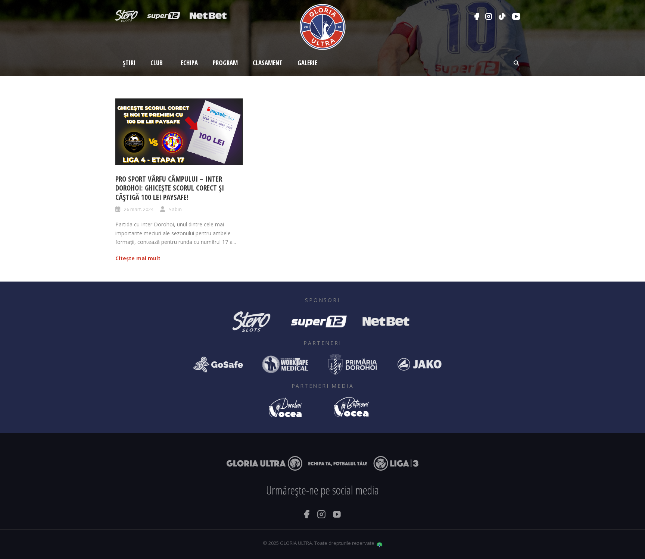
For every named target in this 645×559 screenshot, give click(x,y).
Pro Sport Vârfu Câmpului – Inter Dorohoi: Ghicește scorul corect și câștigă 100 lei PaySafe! (169, 188)
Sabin (175, 209)
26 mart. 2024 (138, 209)
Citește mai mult (138, 258)
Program (225, 63)
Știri (129, 63)
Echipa (189, 63)
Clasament (268, 63)
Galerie (307, 63)
